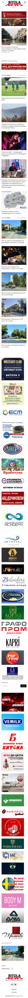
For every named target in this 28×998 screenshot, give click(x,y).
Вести (9, 61)
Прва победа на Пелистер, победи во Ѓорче (13, 99)
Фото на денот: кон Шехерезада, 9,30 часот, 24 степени (13, 294)
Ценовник (14, 992)
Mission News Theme (9, 996)
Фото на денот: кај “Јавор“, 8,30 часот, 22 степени (13, 346)
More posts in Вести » (22, 75)
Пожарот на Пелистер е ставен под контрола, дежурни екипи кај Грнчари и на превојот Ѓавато (14, 126)
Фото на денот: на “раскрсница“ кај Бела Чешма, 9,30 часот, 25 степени (13, 241)
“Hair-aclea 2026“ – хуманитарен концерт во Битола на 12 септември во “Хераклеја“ (14, 154)
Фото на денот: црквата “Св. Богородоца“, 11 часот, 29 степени (12, 267)
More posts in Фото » (22, 217)
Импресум (14, 989)
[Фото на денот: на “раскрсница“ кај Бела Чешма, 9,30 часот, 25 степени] (13, 953)
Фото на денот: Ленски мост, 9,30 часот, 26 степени (12, 320)
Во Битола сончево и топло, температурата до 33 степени (11, 212)
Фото (15, 61)
